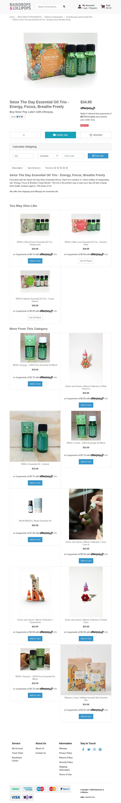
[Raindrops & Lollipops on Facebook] (83, 749)
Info (55, 254)
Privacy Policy (65, 753)
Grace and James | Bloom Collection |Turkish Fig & (86, 621)
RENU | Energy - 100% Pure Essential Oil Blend (35, 365)
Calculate (99, 156)
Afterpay (63, 748)
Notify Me (62, 135)
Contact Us (41, 753)
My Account (17, 748)
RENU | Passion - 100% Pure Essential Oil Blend (35, 677)
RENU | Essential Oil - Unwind (35, 464)
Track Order (17, 753)
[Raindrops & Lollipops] (21, 6)
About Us (40, 748)
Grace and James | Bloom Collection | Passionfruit (35, 621)
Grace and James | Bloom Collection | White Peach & (86, 387)
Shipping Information (64, 768)
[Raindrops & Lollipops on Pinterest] (100, 749)
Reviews (49, 168)
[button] (87, 6)
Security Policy (66, 762)
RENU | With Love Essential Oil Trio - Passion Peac (86, 243)
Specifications (34, 168)
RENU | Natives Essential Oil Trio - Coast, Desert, (35, 300)
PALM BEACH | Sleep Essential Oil (35, 521)
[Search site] (64, 6)
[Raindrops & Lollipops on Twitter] (89, 749)
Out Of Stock (86, 261)
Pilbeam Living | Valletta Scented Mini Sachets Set (85, 698)
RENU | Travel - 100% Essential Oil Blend (86, 443)
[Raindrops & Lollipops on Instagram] (94, 749)
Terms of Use (65, 774)
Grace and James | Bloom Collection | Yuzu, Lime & (86, 543)
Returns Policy (66, 757)
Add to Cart (35, 261)
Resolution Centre (17, 759)
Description (17, 168)
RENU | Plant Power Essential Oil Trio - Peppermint (35, 243)
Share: (14, 117)
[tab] (17, 168)
